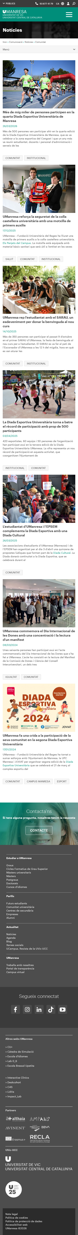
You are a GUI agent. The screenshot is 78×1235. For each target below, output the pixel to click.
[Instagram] (27, 1009)
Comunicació (15, 42)
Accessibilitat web (16, 1224)
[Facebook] (15, 1009)
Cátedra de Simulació (20, 1051)
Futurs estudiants (16, 903)
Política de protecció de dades (23, 1221)
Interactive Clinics (18, 1077)
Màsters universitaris (18, 872)
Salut (9, 259)
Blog (9, 941)
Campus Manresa (38, 781)
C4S (10, 1086)
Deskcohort (14, 1082)
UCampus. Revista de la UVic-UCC (27, 948)
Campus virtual (15, 972)
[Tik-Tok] (50, 1009)
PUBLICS (10, 3)
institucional (36, 157)
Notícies (29, 42)
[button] (60, 3)
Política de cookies (16, 1217)
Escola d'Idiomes (17, 1056)
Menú (6, 49)
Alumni (10, 917)
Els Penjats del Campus (17, 242)
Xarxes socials (14, 945)
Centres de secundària (19, 910)
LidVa (10, 1091)
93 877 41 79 (46, 3)
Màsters (11, 876)
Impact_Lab (14, 1096)
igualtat (11, 676)
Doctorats (12, 883)
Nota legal (11, 1214)
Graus (9, 865)
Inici (5, 42)
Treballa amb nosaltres (20, 965)
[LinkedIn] (39, 1009)
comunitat (12, 157)
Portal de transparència (20, 968)
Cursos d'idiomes (16, 886)
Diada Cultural (62, 552)
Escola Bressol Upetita (20, 1065)
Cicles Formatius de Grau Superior (27, 868)
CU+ (9, 1046)
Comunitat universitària (20, 906)
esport (62, 781)
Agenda (11, 937)
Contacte (39, 830)
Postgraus (12, 879)
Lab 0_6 (12, 1061)
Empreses (12, 914)
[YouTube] (62, 1009)
